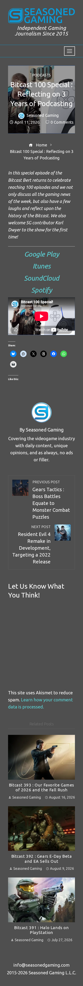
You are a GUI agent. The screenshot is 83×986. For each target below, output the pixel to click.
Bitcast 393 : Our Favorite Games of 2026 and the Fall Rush (41, 787)
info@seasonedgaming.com (41, 964)
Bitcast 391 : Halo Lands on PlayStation (41, 930)
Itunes (42, 266)
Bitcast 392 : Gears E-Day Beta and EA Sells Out (41, 858)
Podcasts (41, 75)
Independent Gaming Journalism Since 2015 (41, 31)
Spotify (41, 290)
